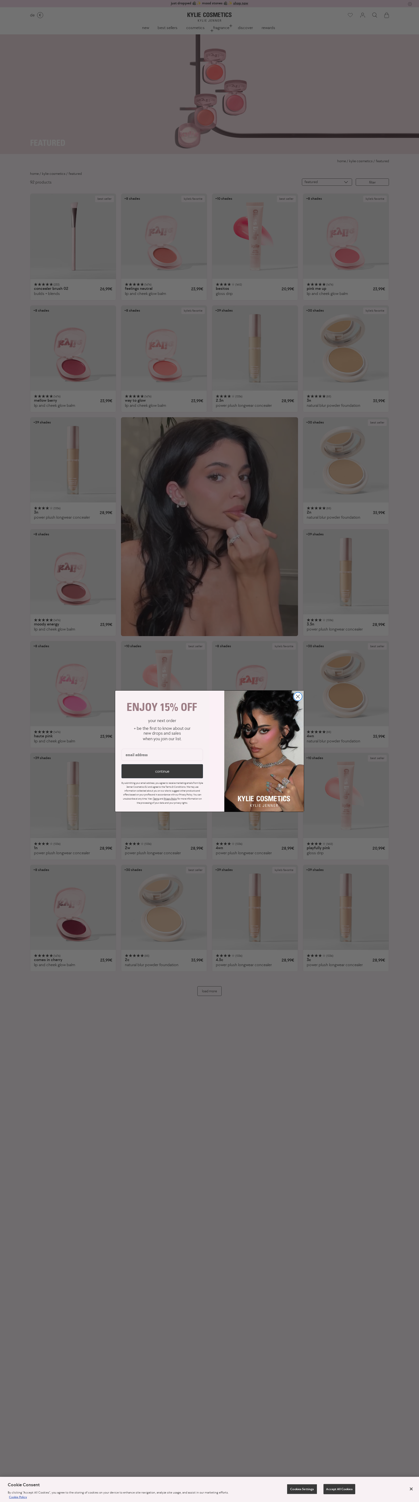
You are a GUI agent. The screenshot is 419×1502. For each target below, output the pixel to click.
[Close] (411, 1489)
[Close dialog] (298, 696)
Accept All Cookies (339, 1489)
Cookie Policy (18, 1497)
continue (162, 771)
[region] (209, 1489)
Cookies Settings (302, 1489)
